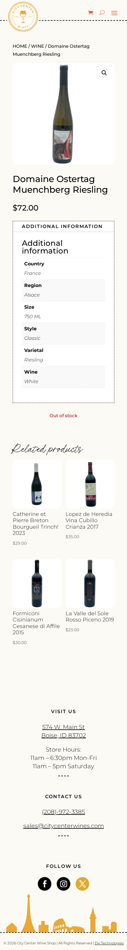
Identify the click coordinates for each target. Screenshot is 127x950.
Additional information (62, 226)
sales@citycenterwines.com (63, 825)
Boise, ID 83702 (63, 735)
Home (20, 46)
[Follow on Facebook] (44, 884)
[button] (104, 73)
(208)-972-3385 (63, 811)
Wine (37, 46)
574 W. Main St (63, 727)
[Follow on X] (82, 884)
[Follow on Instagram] (63, 884)
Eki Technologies (109, 943)
